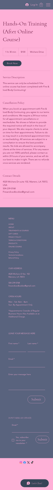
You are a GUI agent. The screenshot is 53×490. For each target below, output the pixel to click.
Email (15, 425)
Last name (33, 343)
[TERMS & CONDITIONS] (31, 240)
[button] (41, 4)
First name (13, 343)
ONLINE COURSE (15, 246)
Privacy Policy (13, 252)
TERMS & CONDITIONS (17, 240)
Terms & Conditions (15, 255)
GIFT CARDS (13, 234)
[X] (28, 462)
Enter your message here (19, 374)
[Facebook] (24, 462)
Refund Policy (13, 258)
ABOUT (11, 227)
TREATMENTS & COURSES (18, 230)
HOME (11, 224)
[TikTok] (32, 462)
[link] (12, 63)
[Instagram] (20, 462)
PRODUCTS (12, 243)
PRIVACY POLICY (14, 237)
